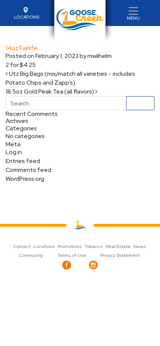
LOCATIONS (26, 17)
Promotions (69, 246)
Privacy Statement (120, 255)
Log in (14, 152)
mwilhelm (99, 56)
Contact (22, 246)
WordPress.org (25, 179)
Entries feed (23, 161)
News (139, 246)
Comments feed (28, 170)
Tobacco (94, 246)
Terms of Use (72, 255)
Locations (43, 246)
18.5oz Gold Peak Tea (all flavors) (50, 91)
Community (31, 255)
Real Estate (118, 246)
